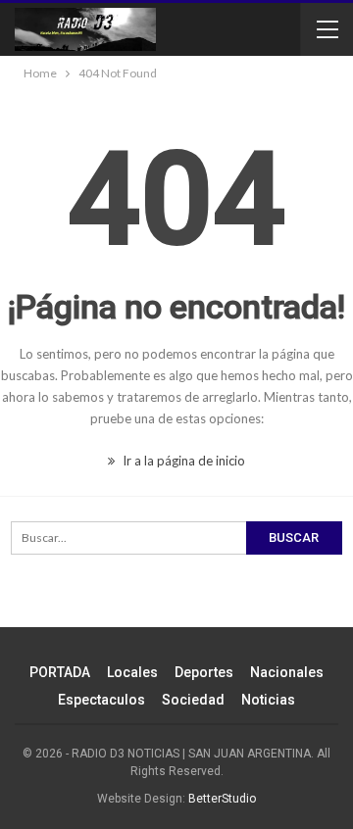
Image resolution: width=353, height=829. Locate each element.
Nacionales (287, 672)
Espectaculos (101, 699)
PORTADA (59, 672)
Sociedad (193, 699)
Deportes (204, 672)
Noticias (268, 699)
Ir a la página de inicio (182, 460)
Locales (132, 672)
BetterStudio (222, 798)
